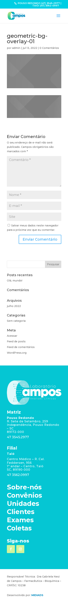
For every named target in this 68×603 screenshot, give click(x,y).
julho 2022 (14, 306)
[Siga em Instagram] (20, 549)
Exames (20, 520)
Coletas (19, 528)
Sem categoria (16, 320)
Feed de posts (16, 341)
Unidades (23, 503)
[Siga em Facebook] (11, 549)
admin (16, 48)
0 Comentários (49, 48)
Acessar (12, 335)
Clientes (20, 512)
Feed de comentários (21, 347)
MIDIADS (37, 595)
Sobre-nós (24, 487)
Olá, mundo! (14, 280)
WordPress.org (16, 352)
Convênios (24, 495)
